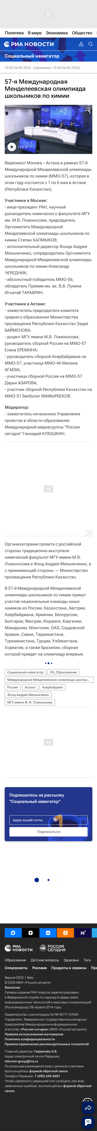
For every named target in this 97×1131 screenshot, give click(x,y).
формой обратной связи (48, 1071)
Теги (87, 960)
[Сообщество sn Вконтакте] (48, 933)
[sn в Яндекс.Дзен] (30, 933)
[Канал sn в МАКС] (13, 933)
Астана (30, 687)
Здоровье (71, 960)
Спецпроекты (16, 968)
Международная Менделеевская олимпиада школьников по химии (50, 680)
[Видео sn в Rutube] (82, 933)
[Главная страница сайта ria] (28, 44)
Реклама (39, 968)
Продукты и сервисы (68, 968)
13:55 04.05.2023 (18, 68)
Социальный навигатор (25, 672)
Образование (15, 960)
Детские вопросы (45, 960)
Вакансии (12, 987)
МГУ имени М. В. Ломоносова (30, 702)
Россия (12, 687)
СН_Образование (63, 672)
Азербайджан (52, 687)
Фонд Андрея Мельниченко (28, 695)
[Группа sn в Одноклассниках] (65, 933)
